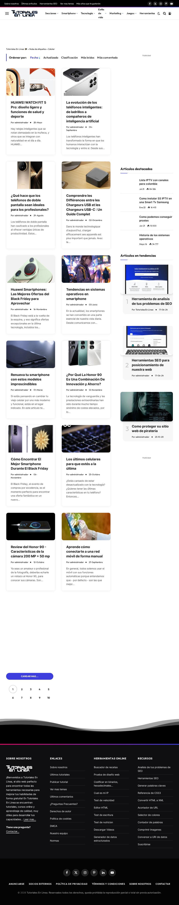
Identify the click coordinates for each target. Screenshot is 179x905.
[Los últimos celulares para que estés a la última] (86, 438)
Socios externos (40, 883)
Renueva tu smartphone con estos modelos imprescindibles (30, 379)
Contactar (163, 883)
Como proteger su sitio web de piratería (150, 428)
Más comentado (107, 57)
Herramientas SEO (48, 3)
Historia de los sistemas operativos (154, 237)
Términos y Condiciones (108, 883)
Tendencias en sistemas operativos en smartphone (85, 294)
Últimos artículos (29, 3)
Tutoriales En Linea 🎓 (16, 49)
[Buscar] (164, 13)
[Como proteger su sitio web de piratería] (146, 406)
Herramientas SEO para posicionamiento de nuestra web (150, 365)
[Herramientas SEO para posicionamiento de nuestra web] (146, 340)
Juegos (130, 13)
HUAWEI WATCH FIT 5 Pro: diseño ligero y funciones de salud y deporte (28, 109)
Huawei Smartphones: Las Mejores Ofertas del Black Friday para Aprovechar (30, 297)
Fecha (34, 57)
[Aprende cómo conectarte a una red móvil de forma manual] (86, 526)
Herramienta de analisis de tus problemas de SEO (152, 301)
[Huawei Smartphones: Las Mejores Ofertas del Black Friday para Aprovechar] (30, 269)
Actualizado (50, 57)
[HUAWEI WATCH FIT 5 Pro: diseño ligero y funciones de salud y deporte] (30, 82)
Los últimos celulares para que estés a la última (83, 464)
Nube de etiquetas (37, 49)
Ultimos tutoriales (60, 774)
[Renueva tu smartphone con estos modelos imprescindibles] (30, 354)
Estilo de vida (101, 13)
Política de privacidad (72, 883)
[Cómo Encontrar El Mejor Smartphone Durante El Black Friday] (30, 438)
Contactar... (12, 831)
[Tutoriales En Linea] (24, 13)
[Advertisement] (89, 32)
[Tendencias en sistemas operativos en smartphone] (86, 269)
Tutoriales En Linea (144, 309)
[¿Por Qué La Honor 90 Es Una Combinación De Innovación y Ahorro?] (86, 354)
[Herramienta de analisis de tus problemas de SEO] (146, 279)
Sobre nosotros (11, 3)
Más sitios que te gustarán (88, 3)
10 (48, 697)
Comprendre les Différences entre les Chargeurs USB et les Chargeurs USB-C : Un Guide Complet (84, 205)
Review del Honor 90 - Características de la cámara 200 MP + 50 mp (30, 551)
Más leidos (87, 57)
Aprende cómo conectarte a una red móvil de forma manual (84, 551)
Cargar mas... (29, 676)
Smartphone (68, 13)
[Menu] (7, 13)
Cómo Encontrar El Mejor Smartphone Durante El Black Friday (29, 464)
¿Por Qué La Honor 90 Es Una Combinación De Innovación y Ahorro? (85, 379)
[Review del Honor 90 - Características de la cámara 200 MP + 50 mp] (30, 526)
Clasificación (69, 57)
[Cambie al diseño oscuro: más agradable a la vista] (159, 13)
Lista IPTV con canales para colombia (153, 181)
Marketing (115, 13)
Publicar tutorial (59, 781)
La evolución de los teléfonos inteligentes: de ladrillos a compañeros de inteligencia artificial (84, 111)
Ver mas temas (67, 3)
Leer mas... (30, 819)
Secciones (50, 13)
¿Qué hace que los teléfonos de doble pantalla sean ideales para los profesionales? (30, 203)
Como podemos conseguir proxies (155, 218)
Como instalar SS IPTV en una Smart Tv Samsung (155, 200)
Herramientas (147, 13)
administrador (21, 122)
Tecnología (87, 13)
